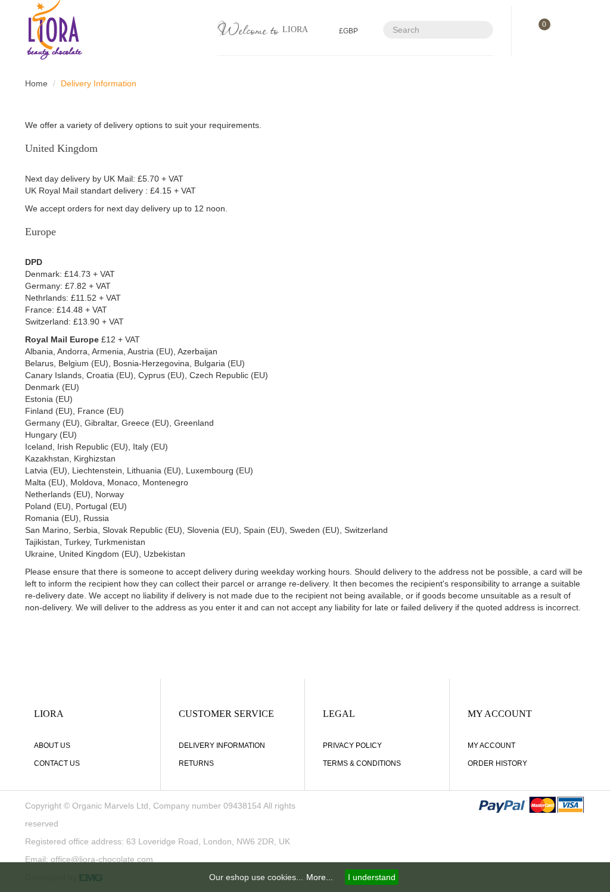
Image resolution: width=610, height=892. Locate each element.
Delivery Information (98, 83)
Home (36, 83)
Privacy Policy (352, 745)
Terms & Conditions (362, 763)
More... (319, 877)
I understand (372, 877)
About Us (52, 745)
